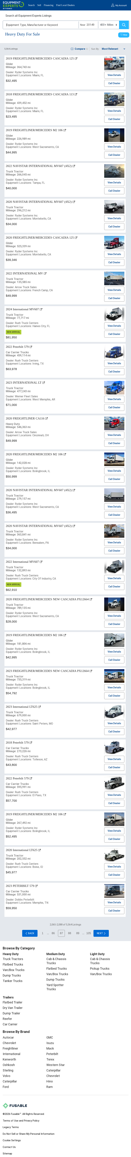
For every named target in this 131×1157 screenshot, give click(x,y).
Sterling (8, 1070)
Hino (49, 1081)
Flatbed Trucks (13, 964)
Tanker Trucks (13, 981)
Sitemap (7, 1153)
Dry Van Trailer (13, 1008)
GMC (49, 1037)
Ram (49, 1087)
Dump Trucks (12, 975)
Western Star (55, 1065)
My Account (121, 5)
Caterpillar (10, 1081)
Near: (83, 24)
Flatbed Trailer (12, 1002)
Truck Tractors (13, 959)
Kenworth (9, 1059)
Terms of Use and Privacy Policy (21, 1120)
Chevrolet (9, 1043)
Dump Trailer (11, 1013)
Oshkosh (9, 1065)
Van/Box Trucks (14, 970)
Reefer (7, 1019)
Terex (50, 1059)
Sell (39, 5)
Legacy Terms (11, 1127)
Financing (48, 5)
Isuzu (50, 1043)
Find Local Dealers (65, 5)
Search (31, 5)
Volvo (6, 1076)
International (11, 1054)
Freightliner (10, 1048)
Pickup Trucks (100, 968)
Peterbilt (52, 1054)
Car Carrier (10, 1024)
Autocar (8, 1037)
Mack (50, 1048)
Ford (6, 1087)
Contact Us (9, 1147)
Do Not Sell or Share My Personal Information (28, 1133)
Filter (125, 35)
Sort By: (95, 49)
